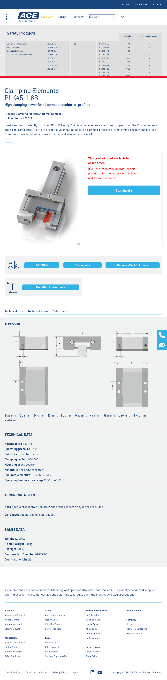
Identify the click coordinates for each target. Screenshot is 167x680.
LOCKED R (50, 69)
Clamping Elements (15, 51)
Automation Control (15, 615)
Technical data (14, 311)
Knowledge (91, 628)
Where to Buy (51, 642)
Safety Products (12, 628)
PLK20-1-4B (104, 51)
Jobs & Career (133, 610)
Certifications (93, 637)
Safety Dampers (13, 47)
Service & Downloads (96, 610)
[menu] (62, 17)
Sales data (59, 311)
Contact (157, 4)
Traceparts (82, 265)
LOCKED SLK (51, 54)
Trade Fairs (91, 656)
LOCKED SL (51, 51)
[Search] (114, 17)
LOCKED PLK (51, 47)
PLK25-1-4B (104, 58)
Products (9, 610)
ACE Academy (93, 633)
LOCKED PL (51, 44)
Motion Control (12, 619)
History (130, 624)
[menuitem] (47, 17)
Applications (11, 637)
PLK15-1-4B (104, 44)
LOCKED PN (51, 61)
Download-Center (94, 619)
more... (9, 142)
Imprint (75, 672)
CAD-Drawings (93, 615)
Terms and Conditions (37, 672)
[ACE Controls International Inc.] (28, 17)
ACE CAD (42, 265)
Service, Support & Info (56, 656)
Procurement (51, 651)
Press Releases (93, 651)
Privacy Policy (60, 672)
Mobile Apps (92, 624)
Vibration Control (13, 624)
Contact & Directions (136, 628)
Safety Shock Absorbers (17, 44)
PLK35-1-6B (104, 76)
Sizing (48, 610)
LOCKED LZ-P (52, 58)
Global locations (134, 633)
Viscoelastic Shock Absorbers (19, 54)
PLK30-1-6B (104, 69)
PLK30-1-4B (104, 65)
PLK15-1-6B (104, 47)
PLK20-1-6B (104, 54)
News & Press (93, 647)
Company (131, 619)
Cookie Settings (12, 672)
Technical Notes (38, 311)
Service (125, 4)
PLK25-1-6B (104, 61)
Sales (48, 637)
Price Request (52, 647)
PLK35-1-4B (104, 72)
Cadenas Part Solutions (132, 265)
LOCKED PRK (51, 65)
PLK (74, 44)
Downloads (141, 4)
